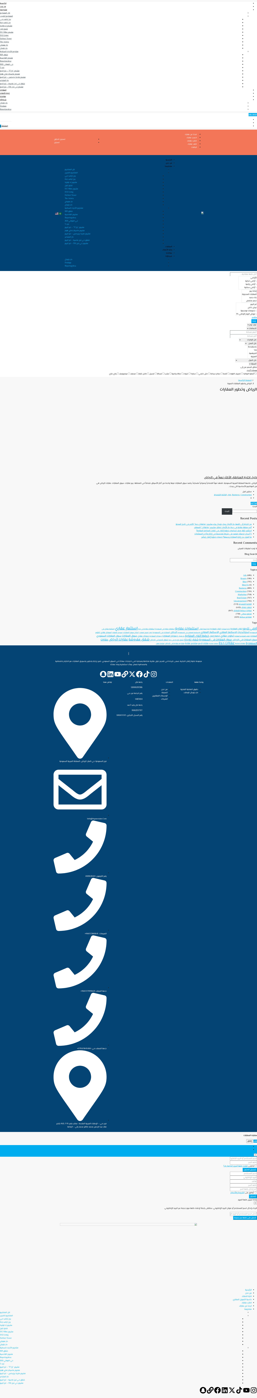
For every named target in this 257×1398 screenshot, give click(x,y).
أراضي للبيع (250, 628)
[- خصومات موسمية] (246, 311)
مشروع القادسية (6, 58)
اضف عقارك (192, 144)
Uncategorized (240, 601)
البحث (254, 506)
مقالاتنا (3, 96)
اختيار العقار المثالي (204, 629)
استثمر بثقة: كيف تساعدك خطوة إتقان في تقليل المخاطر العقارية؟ (224, 530)
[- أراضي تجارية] (248, 281)
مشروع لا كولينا (6, 26)
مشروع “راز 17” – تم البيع (9, 70)
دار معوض (4, 45)
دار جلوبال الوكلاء (191, 692)
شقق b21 (4, 54)
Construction (246, 494)
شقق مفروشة (139, 639)
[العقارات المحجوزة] (249, 294)
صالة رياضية (176, 373)
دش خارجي (203, 373)
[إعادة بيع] (249, 291)
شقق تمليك (246, 607)
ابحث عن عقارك (191, 134)
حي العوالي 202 (6, 64)
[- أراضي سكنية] (248, 287)
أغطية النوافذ (248, 373)
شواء (186, 373)
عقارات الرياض (118, 639)
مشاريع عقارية (191, 643)
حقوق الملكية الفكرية (189, 689)
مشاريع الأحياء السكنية (9, 51)
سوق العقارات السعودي (108, 636)
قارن (255, 1141)
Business (236, 494)
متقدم (254, 317)
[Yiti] (252, 350)
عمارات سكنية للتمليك (243, 610)
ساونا (193, 373)
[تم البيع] (246, 304)
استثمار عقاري (126, 628)
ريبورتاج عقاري (143, 636)
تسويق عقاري (106, 632)
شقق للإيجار (191, 640)
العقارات (3, 90)
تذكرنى (251, 1166)
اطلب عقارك (192, 141)
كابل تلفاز (142, 373)
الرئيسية (3, 3)
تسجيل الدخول (5, 119)
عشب (167, 373)
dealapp (3, 106)
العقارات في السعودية (161, 632)
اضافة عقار (253, 114)
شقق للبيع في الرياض (159, 640)
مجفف (133, 373)
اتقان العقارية (215, 629)
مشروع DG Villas (6, 32)
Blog (245, 581)
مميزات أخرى (252, 370)
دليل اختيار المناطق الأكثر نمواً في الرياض (230, 477)
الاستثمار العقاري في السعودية (189, 632)
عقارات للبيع (203, 643)
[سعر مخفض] (249, 300)
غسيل (151, 373)
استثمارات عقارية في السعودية (165, 629)
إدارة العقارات (226, 629)
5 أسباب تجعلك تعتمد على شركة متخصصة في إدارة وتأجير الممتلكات (223, 534)
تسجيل (2, 122)
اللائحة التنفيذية (220, 494)
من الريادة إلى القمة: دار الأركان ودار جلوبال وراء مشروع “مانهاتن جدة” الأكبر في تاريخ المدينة (214, 524)
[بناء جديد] (249, 297)
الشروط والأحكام (237, 1192)
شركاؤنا (3, 99)
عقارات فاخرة (213, 643)
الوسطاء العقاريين (160, 695)
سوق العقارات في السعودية (215, 640)
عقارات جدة (227, 643)
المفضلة (4, 126)
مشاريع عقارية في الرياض (174, 643)
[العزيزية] (252, 356)
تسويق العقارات (117, 632)
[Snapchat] (103, 674)
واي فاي (112, 373)
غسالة (159, 373)
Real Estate (242, 597)
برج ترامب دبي (5, 19)
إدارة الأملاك (5, 93)
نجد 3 (2, 67)
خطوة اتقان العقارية (197, 636)
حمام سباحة (215, 373)
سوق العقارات (129, 636)
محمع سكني (246, 614)
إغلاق (249, 1141)
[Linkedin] (110, 674)
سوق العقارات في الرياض (244, 640)
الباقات (194, 147)
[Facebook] (139, 674)
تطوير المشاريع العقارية (242, 636)
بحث (254, 321)
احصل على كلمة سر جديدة (245, 1217)
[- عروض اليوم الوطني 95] (246, 314)
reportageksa (5, 61)
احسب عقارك (192, 137)
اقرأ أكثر (254, 503)
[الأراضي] (248, 278)
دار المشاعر (4, 80)
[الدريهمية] (252, 353)
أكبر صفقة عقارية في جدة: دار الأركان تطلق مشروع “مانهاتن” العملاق (223, 527)
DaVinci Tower (6, 38)
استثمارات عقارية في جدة (146, 629)
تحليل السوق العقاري (145, 633)
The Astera (4, 42)
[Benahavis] (252, 347)
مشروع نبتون (160, 643)
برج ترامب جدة (5, 22)
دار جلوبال (3, 48)
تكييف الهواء (235, 373)
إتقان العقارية (236, 629)
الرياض (173, 632)
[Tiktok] (146, 674)
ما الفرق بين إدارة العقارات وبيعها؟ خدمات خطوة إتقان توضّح (226, 537)
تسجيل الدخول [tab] (245, 1146)
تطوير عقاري (227, 636)
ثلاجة (225, 373)
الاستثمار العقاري (210, 632)
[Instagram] (153, 674)
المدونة (165, 692)
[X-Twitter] (132, 674)
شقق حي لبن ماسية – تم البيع (12, 83)
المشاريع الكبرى (6, 16)
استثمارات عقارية (186, 628)
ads (229, 494)
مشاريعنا (3, 9)
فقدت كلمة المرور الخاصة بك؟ (235, 1166)
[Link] (125, 674)
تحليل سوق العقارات (131, 632)
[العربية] (60, 213)
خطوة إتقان (214, 636)
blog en (245, 585)
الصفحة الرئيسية (245, 380)
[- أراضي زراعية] (248, 284)
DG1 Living (4, 35)
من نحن (3, 6)
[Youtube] (117, 674)
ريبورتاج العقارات (170, 636)
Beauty (244, 578)
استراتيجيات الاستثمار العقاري (234, 632)
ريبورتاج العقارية (156, 636)
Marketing (242, 594)
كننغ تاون (4, 29)
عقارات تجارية (240, 643)
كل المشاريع (5, 13)
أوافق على (242, 1192)
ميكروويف (123, 373)
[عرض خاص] (246, 307)
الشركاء (164, 699)
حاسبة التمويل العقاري (242, 1299)
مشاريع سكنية (246, 617)
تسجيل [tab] (249, 1149)
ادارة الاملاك (247, 1296)
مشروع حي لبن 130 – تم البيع (11, 87)
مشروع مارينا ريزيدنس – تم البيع (13, 77)
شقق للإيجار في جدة (176, 640)
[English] (57, 213)
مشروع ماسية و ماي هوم (10, 74)
